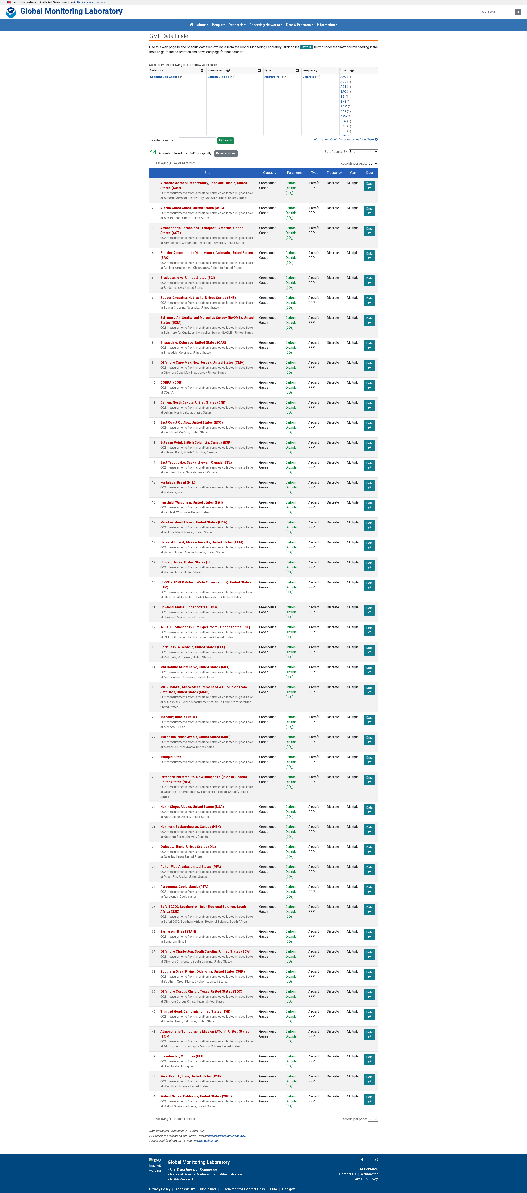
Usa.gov (288, 1189)
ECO (343, 131)
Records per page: (353, 163)
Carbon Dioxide (218, 77)
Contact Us (347, 1174)
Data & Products (298, 25)
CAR (343, 111)
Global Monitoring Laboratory (71, 11)
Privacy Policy (159, 1189)
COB (343, 121)
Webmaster (369, 1174)
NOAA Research (182, 1179)
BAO (343, 91)
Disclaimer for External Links (243, 1189)
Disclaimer (208, 1189)
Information (326, 25)
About (201, 25)
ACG (343, 82)
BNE (343, 101)
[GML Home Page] (191, 25)
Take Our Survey (365, 1179)
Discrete (308, 77)
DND (343, 126)
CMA (343, 116)
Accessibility (185, 1189)
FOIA (273, 1189)
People (217, 25)
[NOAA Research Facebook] (357, 1159)
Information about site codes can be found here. (344, 139)
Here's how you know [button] (90, 2)
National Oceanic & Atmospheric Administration (206, 1174)
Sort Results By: (336, 152)
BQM (343, 106)
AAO (343, 77)
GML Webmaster (207, 1140)
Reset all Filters (226, 153)
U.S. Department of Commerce (193, 1169)
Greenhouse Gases (164, 77)
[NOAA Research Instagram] (371, 1159)
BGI (342, 96)
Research (236, 25)
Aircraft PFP (273, 77)
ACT (343, 87)
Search (227, 140)
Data (369, 183)
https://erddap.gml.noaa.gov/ (227, 1135)
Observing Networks (264, 25)
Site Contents (367, 1169)
